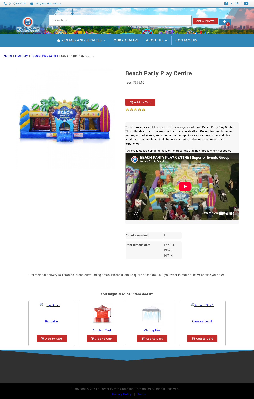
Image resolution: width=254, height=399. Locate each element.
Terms (141, 394)
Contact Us (186, 40)
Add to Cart (142, 102)
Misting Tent (152, 330)
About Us (154, 40)
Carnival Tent (102, 330)
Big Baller (51, 321)
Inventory (21, 56)
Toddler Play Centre (44, 56)
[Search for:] (120, 20)
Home (8, 56)
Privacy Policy (122, 394)
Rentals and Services (81, 40)
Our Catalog (126, 40)
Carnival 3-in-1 (202, 321)
